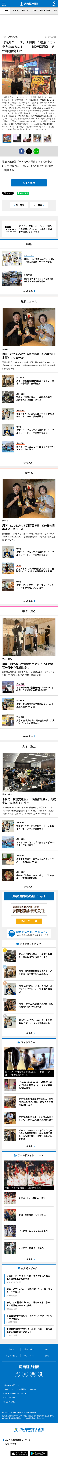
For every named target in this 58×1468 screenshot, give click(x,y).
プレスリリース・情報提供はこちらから (20, 1389)
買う (35, 10)
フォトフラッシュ (10, 36)
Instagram (33, 1374)
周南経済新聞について (13, 1385)
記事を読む (29, 182)
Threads (41, 1374)
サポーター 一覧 (29, 921)
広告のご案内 (9, 1402)
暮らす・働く (45, 10)
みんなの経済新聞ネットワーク (29, 1430)
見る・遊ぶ (25, 10)
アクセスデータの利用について (16, 1393)
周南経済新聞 (29, 4)
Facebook (17, 1374)
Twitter (25, 1374)
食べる (15, 10)
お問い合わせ (9, 1397)
